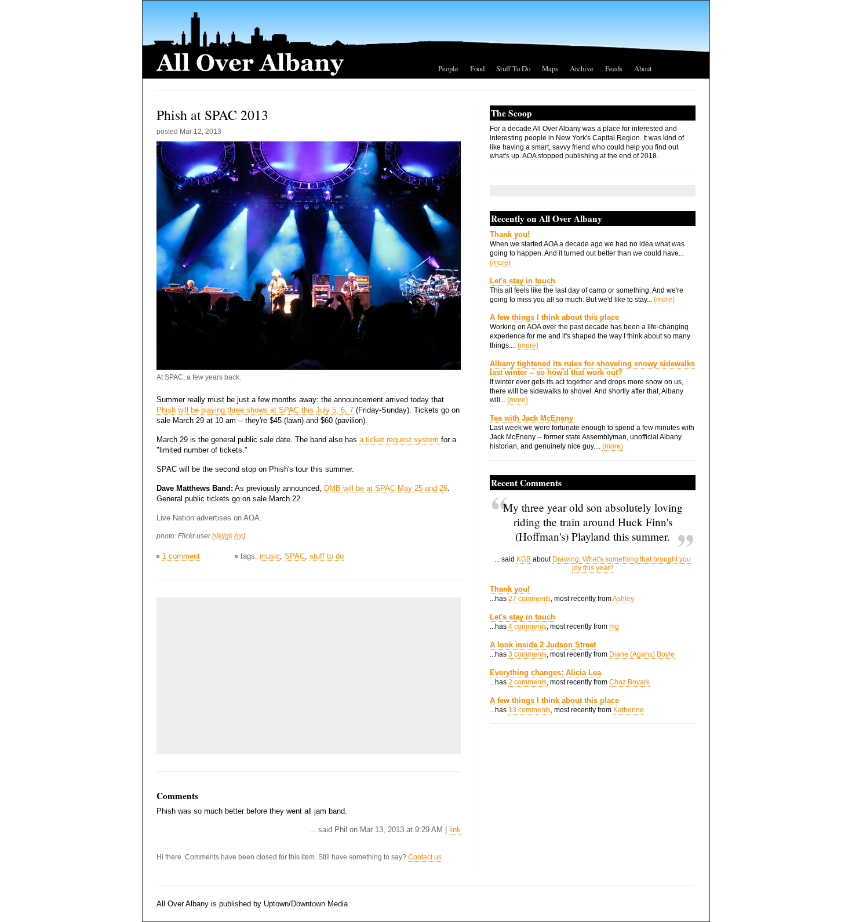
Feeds (613, 68)
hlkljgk (222, 536)
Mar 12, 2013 (200, 131)
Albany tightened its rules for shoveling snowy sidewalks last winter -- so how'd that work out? (592, 368)
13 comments (529, 710)
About (643, 68)
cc (239, 536)
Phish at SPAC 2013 (212, 114)
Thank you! (510, 234)
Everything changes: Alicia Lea (545, 672)
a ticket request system (399, 439)
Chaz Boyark (629, 682)
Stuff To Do (513, 68)
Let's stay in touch (522, 280)
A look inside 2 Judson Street (543, 644)
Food (477, 68)
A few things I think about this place (554, 317)
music (270, 556)
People (448, 68)
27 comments (529, 599)
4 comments (527, 626)
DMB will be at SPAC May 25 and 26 (385, 488)
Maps (550, 68)
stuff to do (327, 556)
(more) (500, 262)
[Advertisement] (249, 675)
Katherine (628, 710)
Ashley (623, 599)
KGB (523, 559)
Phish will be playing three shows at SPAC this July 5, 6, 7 (255, 410)
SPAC (295, 556)
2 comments (527, 682)
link (455, 829)
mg (614, 626)
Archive (582, 68)
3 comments (527, 654)
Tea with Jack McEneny (531, 418)
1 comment (181, 556)
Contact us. (425, 857)
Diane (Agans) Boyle (642, 654)
